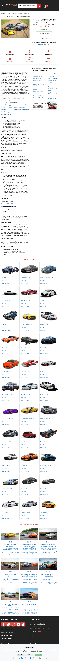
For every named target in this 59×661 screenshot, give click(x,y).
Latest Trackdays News (8, 629)
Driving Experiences (13, 13)
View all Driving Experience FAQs (9, 112)
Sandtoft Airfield (52, 80)
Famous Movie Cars (24, 13)
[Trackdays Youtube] (18, 626)
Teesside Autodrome (50, 85)
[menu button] (2, 6)
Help (31, 636)
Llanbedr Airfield (37, 95)
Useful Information (6, 635)
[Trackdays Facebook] (3, 626)
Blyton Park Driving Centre (38, 81)
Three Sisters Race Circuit (52, 89)
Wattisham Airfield (52, 96)
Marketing (44, 658)
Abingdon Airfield (37, 76)
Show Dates (44, 38)
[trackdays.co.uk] (11, 5)
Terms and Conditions (7, 638)
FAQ (31, 634)
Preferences (35, 658)
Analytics (25, 658)
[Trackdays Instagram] (13, 626)
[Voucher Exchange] (44, 105)
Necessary (17, 658)
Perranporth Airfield (53, 78)
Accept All (38, 654)
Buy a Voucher (44, 33)
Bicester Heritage (37, 78)
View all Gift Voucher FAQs (7, 114)
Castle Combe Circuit (36, 88)
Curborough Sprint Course (38, 92)
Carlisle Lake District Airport (38, 85)
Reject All (20, 654)
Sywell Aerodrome (52, 83)
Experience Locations (7, 632)
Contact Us (40, 631)
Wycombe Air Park (52, 98)
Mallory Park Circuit (38, 97)
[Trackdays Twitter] (8, 626)
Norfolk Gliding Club (53, 76)
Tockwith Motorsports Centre (53, 93)
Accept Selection (29, 654)
